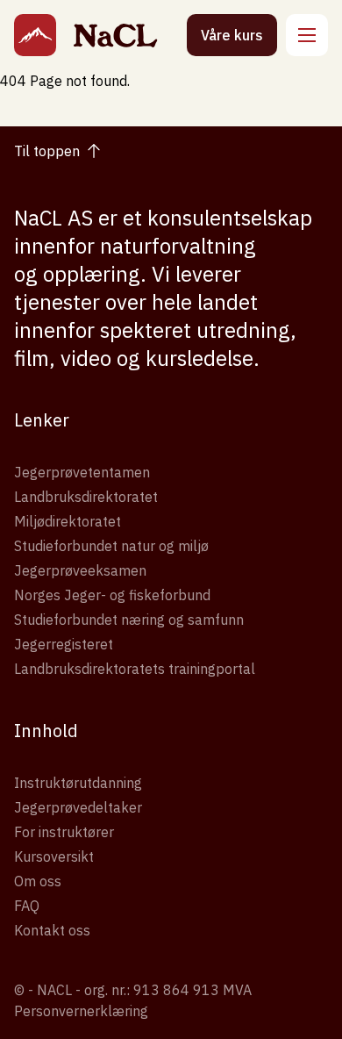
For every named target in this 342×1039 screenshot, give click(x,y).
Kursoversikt (54, 856)
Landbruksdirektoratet (86, 496)
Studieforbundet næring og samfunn (129, 619)
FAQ (26, 905)
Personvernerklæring (81, 1011)
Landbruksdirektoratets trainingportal (134, 668)
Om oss (37, 881)
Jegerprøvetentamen (82, 472)
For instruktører (64, 832)
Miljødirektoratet (67, 521)
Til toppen (47, 151)
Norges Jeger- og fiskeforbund (112, 595)
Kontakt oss (52, 930)
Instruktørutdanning (78, 783)
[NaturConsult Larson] (35, 35)
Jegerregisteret (63, 644)
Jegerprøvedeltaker (78, 807)
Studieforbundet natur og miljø (111, 546)
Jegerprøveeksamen (80, 570)
